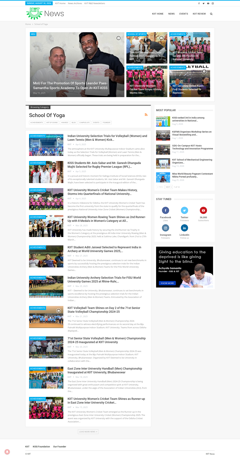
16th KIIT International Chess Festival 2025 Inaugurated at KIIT (145, 56)
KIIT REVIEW (199, 13)
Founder (106, 122)
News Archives (75, 3)
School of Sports (137, 34)
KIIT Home (60, 3)
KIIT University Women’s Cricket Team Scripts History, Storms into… (145, 89)
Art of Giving (52, 122)
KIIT (27, 446)
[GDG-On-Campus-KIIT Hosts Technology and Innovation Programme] (163, 149)
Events (96, 122)
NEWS (171, 13)
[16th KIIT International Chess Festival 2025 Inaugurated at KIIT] (147, 48)
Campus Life (84, 122)
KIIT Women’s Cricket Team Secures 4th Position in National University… (187, 56)
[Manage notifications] (7, 451)
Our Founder (59, 446)
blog (74, 122)
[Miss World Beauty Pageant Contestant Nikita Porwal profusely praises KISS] (163, 177)
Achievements (177, 34)
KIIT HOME (157, 13)
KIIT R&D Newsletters (94, 3)
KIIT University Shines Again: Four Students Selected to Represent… (188, 89)
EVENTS (183, 13)
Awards (64, 122)
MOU (33, 34)
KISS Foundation (41, 446)
